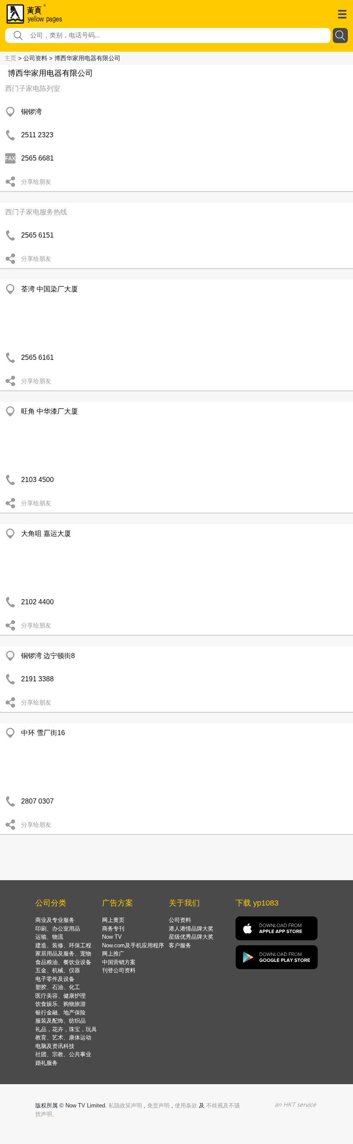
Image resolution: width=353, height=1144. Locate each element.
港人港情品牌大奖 (191, 928)
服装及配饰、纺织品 (60, 1020)
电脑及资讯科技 (54, 1046)
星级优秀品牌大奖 (191, 937)
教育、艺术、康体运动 (63, 1037)
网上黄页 (113, 920)
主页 (10, 58)
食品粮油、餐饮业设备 (63, 962)
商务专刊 (113, 928)
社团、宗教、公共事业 (63, 1054)
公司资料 (180, 920)
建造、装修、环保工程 (63, 945)
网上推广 (113, 953)
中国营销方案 (119, 962)
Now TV (112, 937)
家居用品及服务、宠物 (63, 953)
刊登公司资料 (119, 970)
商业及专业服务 (54, 920)
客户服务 (180, 945)
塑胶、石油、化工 (57, 987)
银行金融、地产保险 (60, 1012)
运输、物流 (49, 937)
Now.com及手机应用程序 (133, 945)
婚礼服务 (46, 1063)
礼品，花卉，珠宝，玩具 (66, 1029)
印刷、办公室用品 (57, 928)
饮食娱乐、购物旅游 (60, 1004)
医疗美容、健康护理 (60, 995)
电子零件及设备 (54, 979)
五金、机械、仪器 (57, 970)
